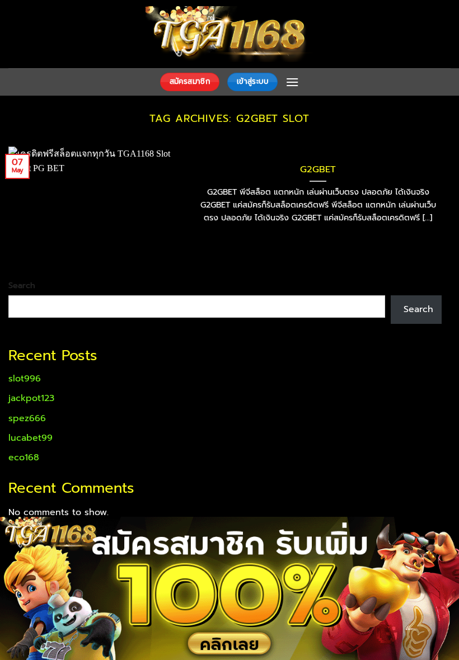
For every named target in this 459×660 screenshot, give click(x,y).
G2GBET (318, 169)
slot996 (24, 378)
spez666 (27, 418)
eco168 (23, 457)
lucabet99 (30, 438)
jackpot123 (31, 398)
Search (21, 285)
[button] (292, 82)
